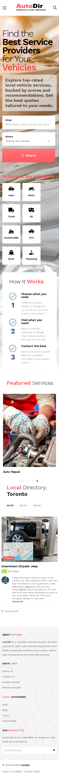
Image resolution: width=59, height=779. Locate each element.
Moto (23, 505)
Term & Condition (12, 771)
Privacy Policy (32, 771)
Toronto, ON (11, 611)
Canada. (20, 765)
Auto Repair (11, 472)
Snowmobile (9, 721)
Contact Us (8, 676)
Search (31, 155)
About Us (7, 671)
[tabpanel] (29, 435)
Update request (11, 682)
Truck (37, 505)
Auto (10, 505)
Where (9, 136)
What (8, 120)
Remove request (11, 687)
